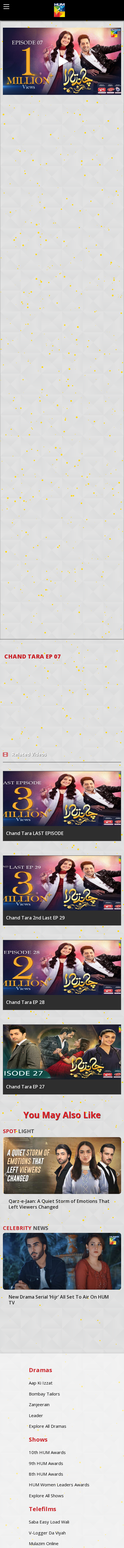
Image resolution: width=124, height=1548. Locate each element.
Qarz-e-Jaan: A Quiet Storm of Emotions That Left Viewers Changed (59, 1204)
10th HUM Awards (47, 1452)
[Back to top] (105, 1535)
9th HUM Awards (46, 1463)
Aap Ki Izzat (40, 1383)
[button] (5, 1173)
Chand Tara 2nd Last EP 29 (35, 918)
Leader (36, 1415)
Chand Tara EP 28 (25, 1002)
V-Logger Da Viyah (47, 1533)
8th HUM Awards (46, 1474)
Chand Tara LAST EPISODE (34, 833)
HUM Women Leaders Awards (59, 1484)
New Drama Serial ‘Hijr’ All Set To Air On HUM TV (59, 1300)
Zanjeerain (39, 1404)
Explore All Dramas (47, 1426)
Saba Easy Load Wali (49, 1522)
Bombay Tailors (44, 1394)
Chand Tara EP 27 (25, 1087)
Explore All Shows (46, 1495)
